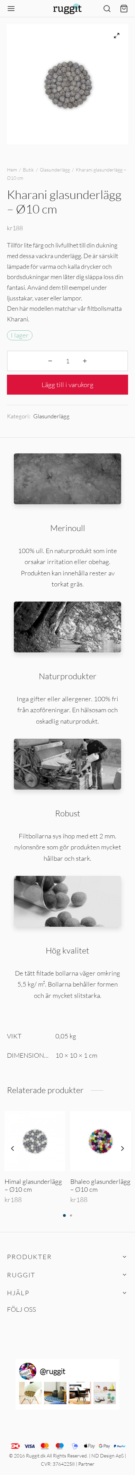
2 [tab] (71, 1215)
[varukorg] (124, 8)
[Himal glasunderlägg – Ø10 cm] (34, 1141)
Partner (86, 1464)
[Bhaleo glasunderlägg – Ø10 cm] (100, 1141)
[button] (30, 1393)
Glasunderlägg (55, 170)
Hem (12, 170)
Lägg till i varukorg (67, 385)
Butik (28, 170)
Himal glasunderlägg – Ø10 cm (33, 1185)
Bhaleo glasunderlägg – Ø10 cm (100, 1185)
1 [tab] (64, 1215)
